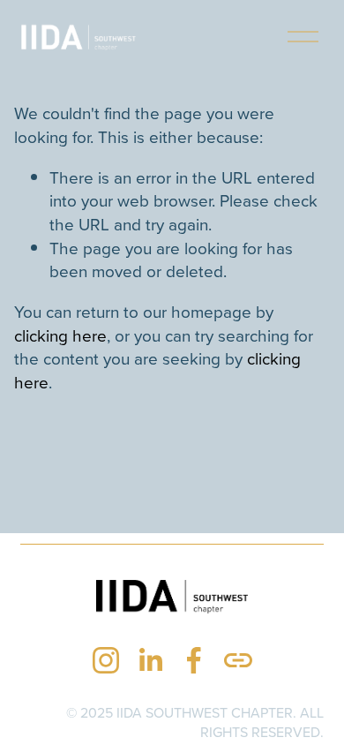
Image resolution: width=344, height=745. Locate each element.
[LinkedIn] (150, 660)
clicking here (60, 335)
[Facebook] (194, 660)
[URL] (238, 660)
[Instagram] (106, 660)
